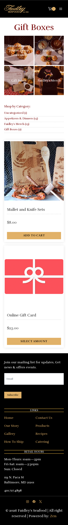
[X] (40, 501)
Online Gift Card (21, 315)
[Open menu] (60, 8)
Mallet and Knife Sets (26, 210)
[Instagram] (27, 501)
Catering (42, 442)
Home (8, 418)
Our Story (11, 426)
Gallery (9, 434)
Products (42, 426)
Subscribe (12, 394)
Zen (53, 516)
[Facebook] (34, 501)
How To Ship (14, 442)
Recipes (41, 434)
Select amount (34, 341)
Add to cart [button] (34, 235)
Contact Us (44, 418)
